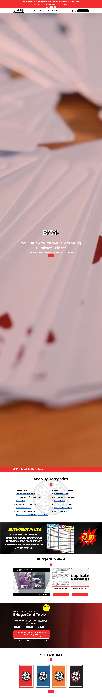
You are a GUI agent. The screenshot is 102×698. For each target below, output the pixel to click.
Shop (43, 11)
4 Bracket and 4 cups (61, 588)
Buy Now (61, 594)
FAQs (48, 11)
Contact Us (55, 11)
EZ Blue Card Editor (80, 588)
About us (36, 11)
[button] (74, 599)
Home (30, 11)
